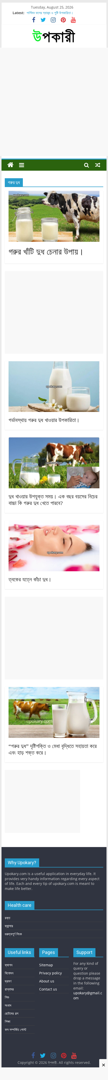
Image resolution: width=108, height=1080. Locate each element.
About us (46, 981)
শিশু (7, 997)
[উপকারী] (10, 165)
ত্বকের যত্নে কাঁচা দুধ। (30, 579)
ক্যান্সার (9, 925)
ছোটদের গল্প (11, 1013)
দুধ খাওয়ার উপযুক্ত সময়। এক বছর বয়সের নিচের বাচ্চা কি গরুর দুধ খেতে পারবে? (53, 499)
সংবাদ (8, 1005)
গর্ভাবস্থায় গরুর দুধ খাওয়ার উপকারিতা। (44, 420)
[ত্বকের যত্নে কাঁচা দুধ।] (54, 523)
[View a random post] (97, 165)
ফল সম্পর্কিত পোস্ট (15, 1029)
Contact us (48, 989)
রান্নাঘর (9, 989)
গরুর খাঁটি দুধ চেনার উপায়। (46, 251)
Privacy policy (50, 973)
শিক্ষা (7, 1021)
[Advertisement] (54, 102)
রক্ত (7, 917)
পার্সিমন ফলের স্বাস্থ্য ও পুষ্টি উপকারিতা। (50, 12)
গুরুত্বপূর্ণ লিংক (13, 934)
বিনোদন (9, 973)
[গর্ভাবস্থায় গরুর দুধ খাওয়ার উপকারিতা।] (54, 364)
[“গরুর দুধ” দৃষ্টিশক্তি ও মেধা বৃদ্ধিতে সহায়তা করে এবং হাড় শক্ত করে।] (54, 690)
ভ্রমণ (8, 981)
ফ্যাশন (8, 965)
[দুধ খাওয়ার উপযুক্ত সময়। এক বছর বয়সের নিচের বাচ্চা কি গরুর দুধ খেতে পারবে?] (54, 440)
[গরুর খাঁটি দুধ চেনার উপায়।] (54, 194)
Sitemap (46, 965)
